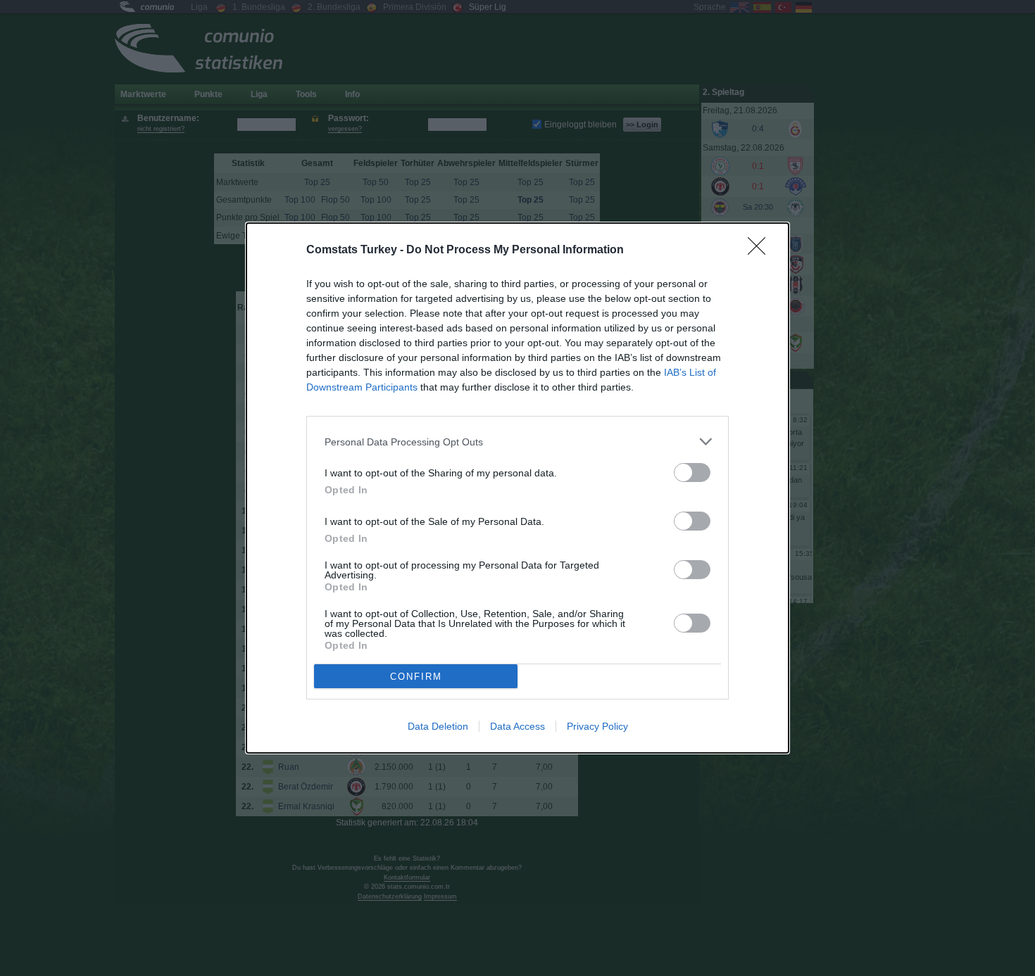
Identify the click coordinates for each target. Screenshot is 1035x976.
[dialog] (517, 488)
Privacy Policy (597, 726)
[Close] (761, 250)
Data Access (517, 726)
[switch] (692, 472)
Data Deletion (438, 726)
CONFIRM (416, 676)
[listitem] (517, 441)
